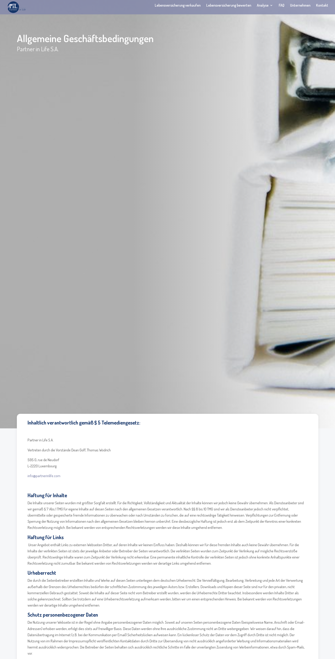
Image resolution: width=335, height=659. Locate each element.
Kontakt (322, 6)
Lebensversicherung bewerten (228, 6)
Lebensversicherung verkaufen (178, 6)
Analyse (262, 6)
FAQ (281, 6)
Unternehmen (300, 6)
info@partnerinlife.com (44, 476)
